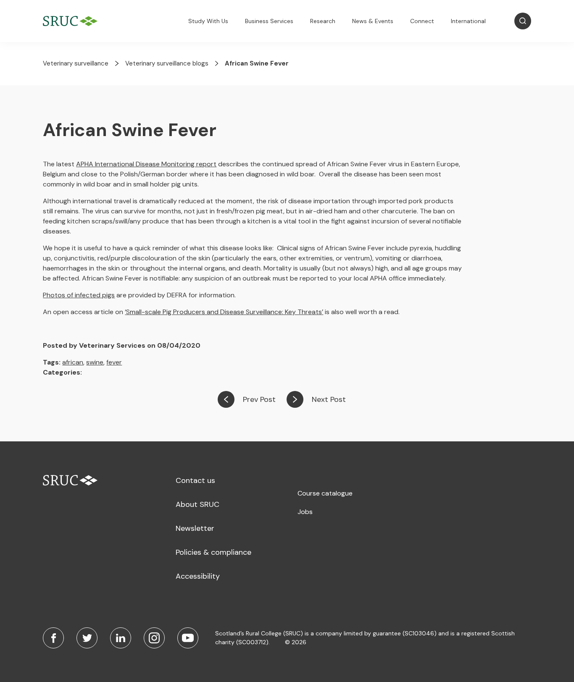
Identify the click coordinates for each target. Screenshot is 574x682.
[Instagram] (154, 637)
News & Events (372, 21)
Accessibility (198, 576)
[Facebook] (53, 637)
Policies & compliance (213, 552)
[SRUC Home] (72, 21)
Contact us (195, 480)
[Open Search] (522, 21)
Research (322, 21)
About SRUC (197, 504)
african (72, 362)
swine (94, 362)
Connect (422, 21)
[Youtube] (187, 637)
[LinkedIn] (120, 637)
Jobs (305, 511)
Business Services (269, 21)
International (468, 21)
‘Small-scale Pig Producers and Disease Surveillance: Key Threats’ (224, 311)
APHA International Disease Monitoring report (146, 164)
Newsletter (195, 528)
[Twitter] (86, 637)
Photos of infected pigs (79, 295)
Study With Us (208, 21)
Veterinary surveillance (75, 63)
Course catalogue (325, 493)
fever (114, 362)
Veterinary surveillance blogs (166, 63)
